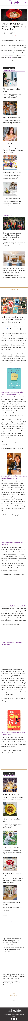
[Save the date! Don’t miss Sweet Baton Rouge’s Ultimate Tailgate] (10, 162)
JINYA (10, 57)
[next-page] (6, 209)
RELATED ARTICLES (9, 68)
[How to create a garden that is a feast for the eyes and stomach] (10, 838)
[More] (20, 329)
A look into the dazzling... (11, 794)
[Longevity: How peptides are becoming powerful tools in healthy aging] (10, 134)
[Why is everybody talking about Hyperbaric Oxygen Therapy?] (10, 79)
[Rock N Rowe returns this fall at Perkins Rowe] (10, 108)
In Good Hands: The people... (12, 199)
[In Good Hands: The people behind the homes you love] (10, 189)
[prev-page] (4, 209)
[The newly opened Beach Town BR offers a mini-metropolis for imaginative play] (10, 892)
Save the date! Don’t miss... (12, 172)
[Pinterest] (15, 35)
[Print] (19, 35)
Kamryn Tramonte (18, 326)
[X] (12, 35)
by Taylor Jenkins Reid (13, 606)
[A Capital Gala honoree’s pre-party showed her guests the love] (10, 864)
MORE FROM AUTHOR (9, 70)
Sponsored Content (19, 33)
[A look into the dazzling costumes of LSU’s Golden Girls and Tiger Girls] (10, 785)
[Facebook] (9, 35)
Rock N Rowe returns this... (12, 117)
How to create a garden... (11, 847)
